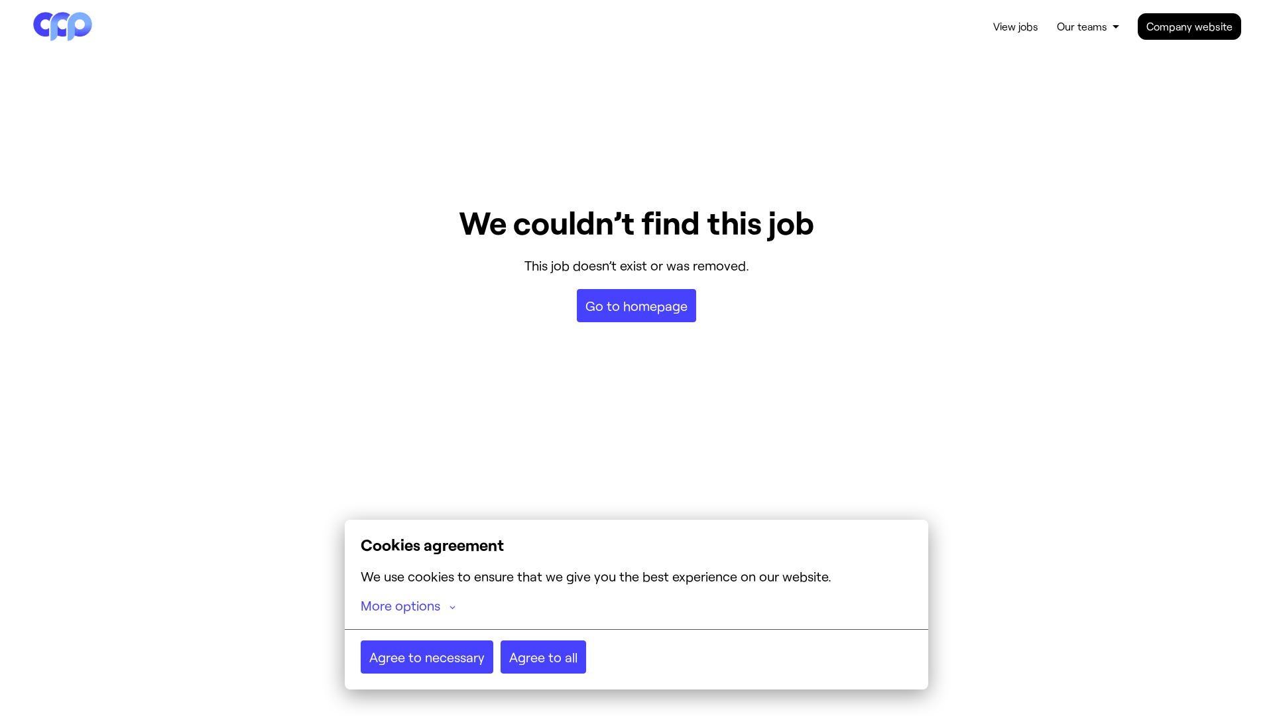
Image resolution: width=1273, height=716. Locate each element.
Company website (1189, 26)
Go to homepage (636, 306)
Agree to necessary (427, 657)
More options (400, 605)
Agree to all (543, 657)
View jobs (1015, 26)
